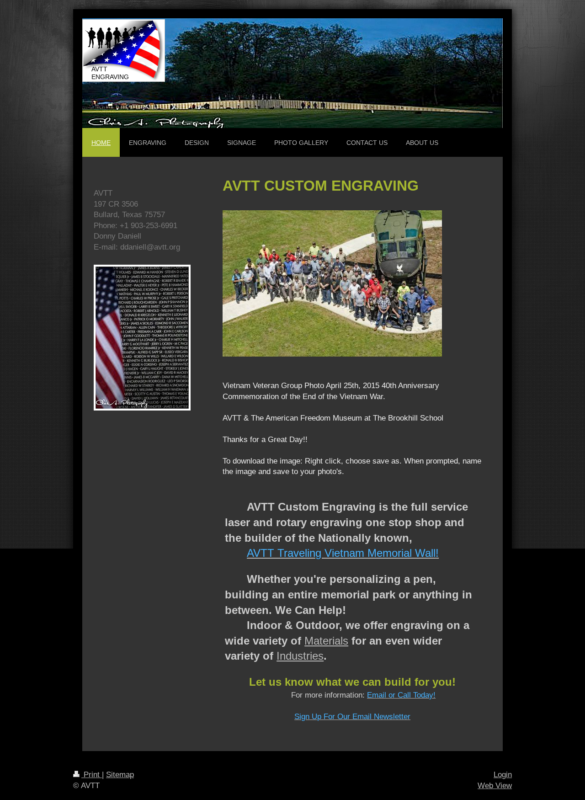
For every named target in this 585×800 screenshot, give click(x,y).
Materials (326, 641)
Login (503, 774)
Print (91, 774)
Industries (300, 656)
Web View (495, 785)
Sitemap (120, 774)
